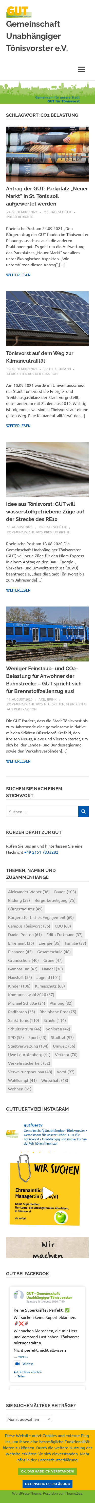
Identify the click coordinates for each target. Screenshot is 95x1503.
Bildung (19, 900)
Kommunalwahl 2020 (25, 532)
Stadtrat (62, 1037)
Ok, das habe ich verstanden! (47, 1471)
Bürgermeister (25, 908)
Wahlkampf (22, 1080)
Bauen (65, 891)
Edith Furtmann (57, 368)
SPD (16, 1037)
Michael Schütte (58, 212)
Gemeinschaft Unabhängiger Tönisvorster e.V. (37, 36)
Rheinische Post (58, 1011)
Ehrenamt (21, 942)
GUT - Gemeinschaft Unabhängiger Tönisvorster (49, 1295)
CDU (63, 925)
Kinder (19, 985)
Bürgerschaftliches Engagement (41, 917)
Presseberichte (20, 216)
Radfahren (21, 1011)
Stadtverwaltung (28, 1045)
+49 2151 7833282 (41, 851)
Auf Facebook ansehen (28, 1372)
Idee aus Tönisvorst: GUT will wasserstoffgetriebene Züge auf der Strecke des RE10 (45, 511)
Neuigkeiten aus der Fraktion (32, 373)
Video (28, 1363)
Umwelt (64, 1045)
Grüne (53, 960)
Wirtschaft (54, 1080)
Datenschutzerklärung (47, 1484)
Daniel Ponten (25, 934)
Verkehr (66, 1054)
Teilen (21, 1376)
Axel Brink (47, 699)
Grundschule (23, 960)
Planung (61, 1002)
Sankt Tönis (23, 1020)
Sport (37, 1037)
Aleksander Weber (29, 891)
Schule (55, 1020)
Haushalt (20, 977)
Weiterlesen (18, 275)
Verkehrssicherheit (29, 1062)
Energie (50, 942)
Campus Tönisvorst (29, 925)
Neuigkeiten (54, 704)
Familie (75, 942)
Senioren (58, 1028)
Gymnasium (22, 968)
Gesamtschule (54, 951)
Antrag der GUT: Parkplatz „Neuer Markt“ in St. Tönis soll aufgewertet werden (47, 196)
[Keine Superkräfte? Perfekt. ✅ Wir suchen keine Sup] (47, 1193)
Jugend (48, 977)
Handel (52, 968)
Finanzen (20, 951)
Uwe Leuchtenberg (29, 1054)
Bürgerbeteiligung (54, 900)
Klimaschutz (50, 985)
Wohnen (19, 1088)
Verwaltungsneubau (30, 1071)
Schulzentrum (24, 1028)
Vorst (65, 1071)
